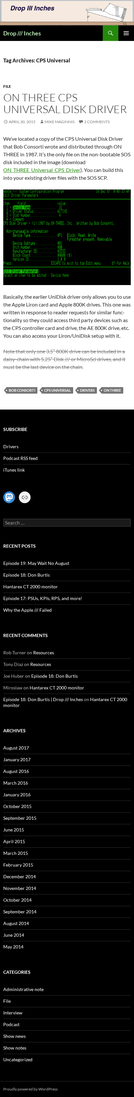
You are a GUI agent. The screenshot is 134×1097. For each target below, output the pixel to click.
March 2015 (15, 853)
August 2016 (16, 771)
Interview (12, 1012)
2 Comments (97, 121)
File (7, 86)
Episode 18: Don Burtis (26, 575)
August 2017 (16, 748)
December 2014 (19, 876)
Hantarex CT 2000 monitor (30, 586)
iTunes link (14, 470)
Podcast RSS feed (20, 458)
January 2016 (17, 794)
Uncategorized (18, 1059)
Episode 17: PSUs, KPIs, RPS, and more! (42, 598)
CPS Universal (57, 390)
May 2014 (13, 946)
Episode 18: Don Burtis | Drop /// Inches (43, 699)
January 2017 (17, 759)
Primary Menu (126, 33)
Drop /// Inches (22, 33)
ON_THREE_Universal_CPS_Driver (41, 170)
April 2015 (14, 841)
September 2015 (19, 818)
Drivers (87, 390)
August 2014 (16, 923)
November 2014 (19, 888)
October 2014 (17, 900)
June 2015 (13, 829)
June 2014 (13, 935)
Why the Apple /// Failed (27, 610)
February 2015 (18, 865)
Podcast (11, 1024)
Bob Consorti (22, 390)
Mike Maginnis (59, 121)
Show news (14, 1036)
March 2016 (15, 783)
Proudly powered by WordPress (30, 1089)
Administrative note (23, 989)
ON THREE (112, 390)
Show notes (14, 1048)
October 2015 (17, 806)
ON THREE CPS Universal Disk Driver (65, 103)
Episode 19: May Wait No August (36, 563)
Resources (43, 652)
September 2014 (19, 911)
